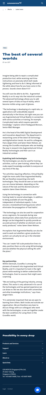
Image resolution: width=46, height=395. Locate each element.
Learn (5, 353)
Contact (10, 389)
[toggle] (4, 3)
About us (6, 358)
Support (6, 348)
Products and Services (11, 343)
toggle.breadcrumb (3, 9)
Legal (4, 389)
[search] (42, 3)
